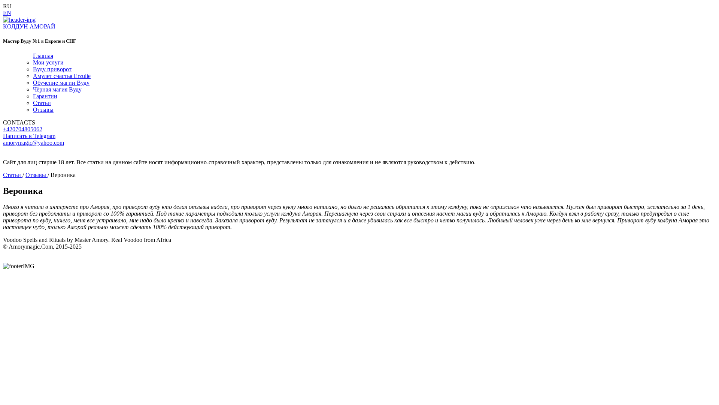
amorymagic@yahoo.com (33, 143)
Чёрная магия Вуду (57, 89)
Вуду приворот (52, 69)
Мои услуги (48, 62)
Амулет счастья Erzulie (62, 76)
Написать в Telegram (29, 136)
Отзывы (43, 109)
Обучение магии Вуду (61, 83)
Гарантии (45, 96)
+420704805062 (22, 129)
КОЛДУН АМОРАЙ (29, 26)
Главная (43, 55)
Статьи (42, 103)
